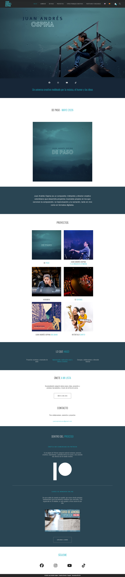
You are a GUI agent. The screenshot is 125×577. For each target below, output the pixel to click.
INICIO (35, 4)
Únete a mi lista (62, 396)
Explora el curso (62, 540)
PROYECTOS (60, 4)
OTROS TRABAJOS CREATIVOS (75, 4)
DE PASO (51, 4)
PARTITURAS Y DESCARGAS (93, 4)
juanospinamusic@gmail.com (62, 421)
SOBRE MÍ (43, 4)
